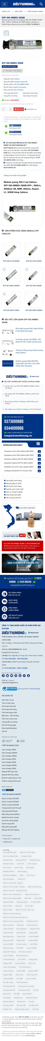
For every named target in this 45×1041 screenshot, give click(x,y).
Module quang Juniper (22, 1009)
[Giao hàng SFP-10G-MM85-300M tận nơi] (22, 516)
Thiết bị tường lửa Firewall (11, 781)
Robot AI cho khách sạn (32, 894)
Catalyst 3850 (7, 963)
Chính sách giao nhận (9, 712)
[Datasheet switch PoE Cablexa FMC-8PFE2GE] (39, 451)
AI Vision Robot (35, 902)
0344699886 (15, 132)
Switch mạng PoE (8, 823)
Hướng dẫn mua (31, 109)
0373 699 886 (10, 668)
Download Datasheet (9, 728)
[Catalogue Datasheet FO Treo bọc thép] (39, 471)
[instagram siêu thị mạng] (16, 675)
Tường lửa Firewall (31, 998)
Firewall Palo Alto (32, 925)
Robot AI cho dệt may (34, 887)
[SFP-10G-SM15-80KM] (33, 300)
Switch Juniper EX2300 (10, 798)
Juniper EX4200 (8, 979)
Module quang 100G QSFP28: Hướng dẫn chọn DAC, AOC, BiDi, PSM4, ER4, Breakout (28, 363)
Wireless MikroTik (21, 860)
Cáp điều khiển (33, 1005)
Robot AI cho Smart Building (12, 914)
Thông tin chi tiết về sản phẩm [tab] (15, 175)
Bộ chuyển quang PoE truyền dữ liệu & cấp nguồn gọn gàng (29, 329)
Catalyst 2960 (20, 971)
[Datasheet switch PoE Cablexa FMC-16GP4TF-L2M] (39, 455)
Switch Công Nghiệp (9, 967)
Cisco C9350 (21, 959)
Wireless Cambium (9, 871)
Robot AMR (38, 898)
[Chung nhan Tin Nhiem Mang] (28, 688)
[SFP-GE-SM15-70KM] (11, 300)
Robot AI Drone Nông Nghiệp (12, 898)
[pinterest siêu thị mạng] (25, 675)
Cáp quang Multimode (10, 811)
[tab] (22, 387)
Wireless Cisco (18, 998)
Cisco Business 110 (21, 982)
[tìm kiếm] (42, 4)
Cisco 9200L (33, 944)
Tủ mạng (31, 1002)
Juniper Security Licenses (26, 986)
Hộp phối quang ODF (9, 826)
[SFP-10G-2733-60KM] (11, 250)
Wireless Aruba (7, 860)
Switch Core (32, 963)
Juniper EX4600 (8, 944)
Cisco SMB (19, 979)
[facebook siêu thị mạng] (4, 675)
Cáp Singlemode (21, 929)
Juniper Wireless (8, 971)
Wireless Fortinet (26, 856)
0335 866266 (22, 658)
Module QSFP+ (27, 994)
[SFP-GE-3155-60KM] (33, 275)
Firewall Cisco (21, 1002)
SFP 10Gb (17, 994)
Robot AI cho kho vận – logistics (13, 883)
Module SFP (7, 994)
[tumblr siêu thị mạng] (29, 675)
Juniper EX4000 (33, 937)
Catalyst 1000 (33, 933)
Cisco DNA (35, 1009)
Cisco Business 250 (9, 990)
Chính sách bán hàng (9, 709)
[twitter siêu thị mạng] (8, 675)
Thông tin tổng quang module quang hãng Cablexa (29, 351)
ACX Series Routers (25, 967)
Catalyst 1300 (20, 940)
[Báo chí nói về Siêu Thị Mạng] (22, 563)
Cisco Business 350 (24, 990)
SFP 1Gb (35, 990)
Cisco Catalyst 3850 (9, 762)
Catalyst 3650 (33, 959)
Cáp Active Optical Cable (10, 856)
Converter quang (21, 944)
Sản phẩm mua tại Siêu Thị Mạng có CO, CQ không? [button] (22, 409)
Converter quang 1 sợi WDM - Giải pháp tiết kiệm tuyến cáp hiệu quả (28, 340)
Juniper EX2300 (8, 929)
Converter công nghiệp (10, 820)
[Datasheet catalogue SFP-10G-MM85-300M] (22, 443)
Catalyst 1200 (21, 937)
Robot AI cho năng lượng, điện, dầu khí (15, 917)
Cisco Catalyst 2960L (9, 756)
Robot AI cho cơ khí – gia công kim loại (15, 891)
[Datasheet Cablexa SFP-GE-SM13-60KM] (39, 459)
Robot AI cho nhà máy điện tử (12, 894)
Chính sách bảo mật (9, 706)
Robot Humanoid (8, 925)
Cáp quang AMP (8, 940)
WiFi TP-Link (31, 875)
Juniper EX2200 (31, 948)
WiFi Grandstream (8, 879)
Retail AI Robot (7, 910)
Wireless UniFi (7, 1009)
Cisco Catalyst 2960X (9, 753)
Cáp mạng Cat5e (8, 1005)
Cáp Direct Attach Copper (27, 852)
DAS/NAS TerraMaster (10, 875)
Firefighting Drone (32, 921)
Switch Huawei (32, 864)
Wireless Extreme (8, 864)
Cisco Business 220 (9, 986)
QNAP (22, 875)
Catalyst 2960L (7, 975)
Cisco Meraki (7, 998)
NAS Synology (22, 871)
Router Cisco (19, 975)
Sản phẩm (18, 11)
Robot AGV (27, 898)
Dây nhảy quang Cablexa (11, 814)
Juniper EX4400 (8, 956)
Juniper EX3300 (20, 963)
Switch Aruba (19, 868)
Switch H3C (20, 864)
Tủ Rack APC (21, 879)
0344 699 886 (10, 658)
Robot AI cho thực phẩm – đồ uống (14, 887)
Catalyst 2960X (33, 971)
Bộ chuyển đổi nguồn (10, 852)
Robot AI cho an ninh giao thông (13, 921)
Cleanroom (18, 906)
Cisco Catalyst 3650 (9, 759)
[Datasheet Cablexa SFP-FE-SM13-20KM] (39, 463)
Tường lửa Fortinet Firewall (11, 808)
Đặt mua (20, 109)
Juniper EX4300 (31, 979)
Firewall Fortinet (35, 929)
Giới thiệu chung (8, 700)
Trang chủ (6, 11)
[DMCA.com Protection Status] (8, 790)
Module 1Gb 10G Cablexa (10, 830)
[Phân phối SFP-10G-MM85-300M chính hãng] (22, 376)
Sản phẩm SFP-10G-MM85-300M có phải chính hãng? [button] (21, 395)
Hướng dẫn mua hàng (10, 722)
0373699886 (15, 125)
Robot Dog (20, 925)
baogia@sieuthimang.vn (18, 436)
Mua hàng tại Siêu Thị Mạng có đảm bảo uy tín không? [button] (21, 402)
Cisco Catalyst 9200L (9, 765)
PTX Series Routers (9, 959)
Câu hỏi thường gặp (9, 725)
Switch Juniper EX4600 (10, 805)
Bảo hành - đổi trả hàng (10, 715)
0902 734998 (22, 668)
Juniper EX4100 (33, 940)
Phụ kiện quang (8, 982)
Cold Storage (29, 906)
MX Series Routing (22, 956)
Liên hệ (4, 731)
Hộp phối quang (8, 948)
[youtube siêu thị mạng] (12, 675)
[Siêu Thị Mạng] (23, 4)
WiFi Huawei (30, 868)
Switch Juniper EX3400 (10, 801)
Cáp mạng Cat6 (21, 1005)
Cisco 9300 (19, 948)
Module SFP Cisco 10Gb (10, 774)
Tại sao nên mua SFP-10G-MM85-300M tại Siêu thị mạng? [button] (21, 387)
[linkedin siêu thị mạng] (20, 675)
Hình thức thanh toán (9, 718)
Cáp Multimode (21, 933)
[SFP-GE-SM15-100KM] (11, 275)
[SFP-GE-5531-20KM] (33, 250)
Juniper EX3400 (8, 933)
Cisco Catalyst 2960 (9, 749)
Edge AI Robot (7, 906)
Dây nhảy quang (8, 937)
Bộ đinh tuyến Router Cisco (11, 778)
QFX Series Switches (25, 952)
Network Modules (8, 1002)
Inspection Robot (8, 902)
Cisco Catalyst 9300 (9, 768)
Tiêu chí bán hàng (8, 703)
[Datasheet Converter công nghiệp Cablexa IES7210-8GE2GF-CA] (39, 467)
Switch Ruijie (7, 868)
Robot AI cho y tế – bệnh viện (25, 910)
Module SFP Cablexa (9, 952)
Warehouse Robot (22, 902)
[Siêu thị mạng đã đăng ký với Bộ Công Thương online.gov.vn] (9, 688)
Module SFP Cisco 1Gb (9, 771)
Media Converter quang (10, 817)
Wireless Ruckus (35, 860)
